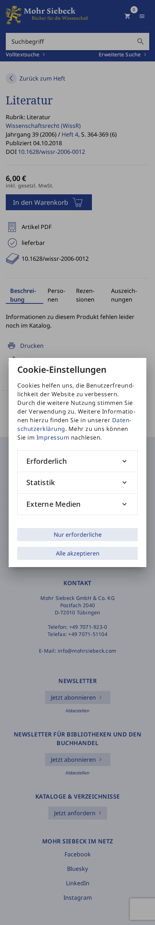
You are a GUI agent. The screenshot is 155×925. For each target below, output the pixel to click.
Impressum (53, 437)
